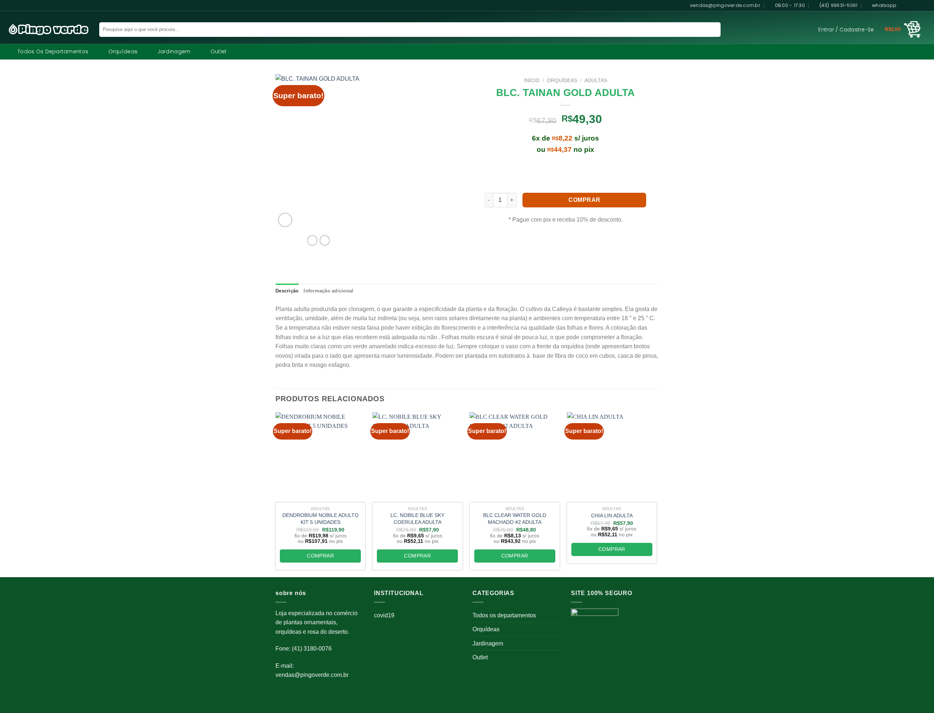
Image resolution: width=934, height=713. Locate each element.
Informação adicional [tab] (328, 291)
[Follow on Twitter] (918, 5)
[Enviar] (711, 29)
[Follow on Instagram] (911, 5)
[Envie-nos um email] (925, 5)
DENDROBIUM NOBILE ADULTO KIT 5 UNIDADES (320, 518)
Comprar (584, 200)
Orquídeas (123, 51)
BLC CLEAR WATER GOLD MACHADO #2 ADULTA (514, 518)
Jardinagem (174, 51)
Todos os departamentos (53, 51)
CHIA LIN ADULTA (612, 515)
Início (532, 80)
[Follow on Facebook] (904, 5)
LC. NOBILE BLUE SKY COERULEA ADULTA (417, 518)
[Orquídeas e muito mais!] (45, 29)
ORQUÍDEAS (562, 80)
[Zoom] (285, 220)
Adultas (595, 80)
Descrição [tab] (286, 291)
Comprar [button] (320, 556)
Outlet (219, 51)
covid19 (384, 615)
